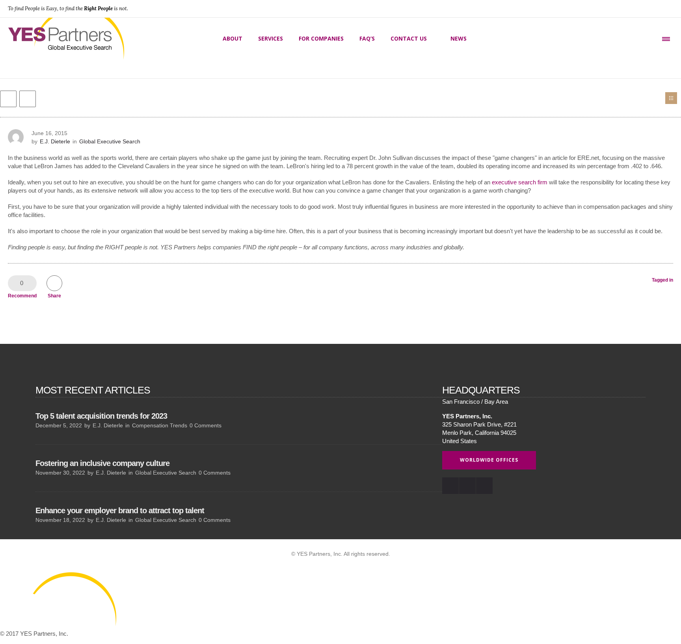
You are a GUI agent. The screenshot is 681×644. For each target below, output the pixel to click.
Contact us (409, 38)
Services (270, 38)
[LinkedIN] (647, 8)
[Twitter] (664, 8)
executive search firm (519, 182)
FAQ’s (367, 38)
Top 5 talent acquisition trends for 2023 (101, 416)
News (458, 38)
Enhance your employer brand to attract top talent (119, 510)
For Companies (321, 38)
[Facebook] (629, 8)
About (232, 38)
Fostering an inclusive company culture (102, 463)
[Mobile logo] (59, 625)
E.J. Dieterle (55, 141)
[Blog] (671, 98)
